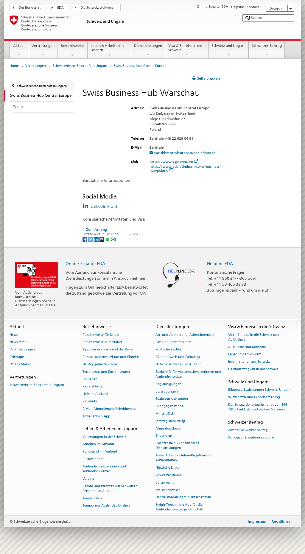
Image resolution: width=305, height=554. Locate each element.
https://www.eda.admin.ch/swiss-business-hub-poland (185, 168)
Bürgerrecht (164, 482)
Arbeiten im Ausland (98, 444)
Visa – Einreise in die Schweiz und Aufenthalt (253, 337)
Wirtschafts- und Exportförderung (254, 397)
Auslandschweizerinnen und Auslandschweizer (104, 468)
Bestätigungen (166, 391)
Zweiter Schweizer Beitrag (248, 430)
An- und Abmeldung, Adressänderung (184, 335)
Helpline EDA (220, 263)
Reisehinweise (72, 45)
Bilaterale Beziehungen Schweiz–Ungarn (259, 390)
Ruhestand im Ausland (100, 452)
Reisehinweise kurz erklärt (102, 342)
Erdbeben (90, 379)
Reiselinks (90, 401)
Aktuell (19, 45)
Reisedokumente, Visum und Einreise (111, 357)
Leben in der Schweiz (244, 354)
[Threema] (102, 239)
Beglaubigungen (168, 384)
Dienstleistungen (148, 45)
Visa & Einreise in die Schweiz (185, 47)
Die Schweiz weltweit (96, 8)
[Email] (113, 239)
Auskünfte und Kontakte (247, 347)
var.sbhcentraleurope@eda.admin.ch (184, 153)
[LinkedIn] (96, 239)
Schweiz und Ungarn (228, 45)
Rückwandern (93, 459)
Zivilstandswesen (167, 490)
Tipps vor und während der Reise (108, 350)
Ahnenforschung (168, 428)
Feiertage (17, 357)
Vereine (88, 479)
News (14, 335)
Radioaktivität (93, 387)
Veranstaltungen (22, 350)
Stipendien (163, 436)
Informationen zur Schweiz (249, 362)
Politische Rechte (168, 350)
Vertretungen (43, 45)
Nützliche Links (167, 468)
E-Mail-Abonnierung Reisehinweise (109, 409)
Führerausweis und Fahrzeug (177, 357)
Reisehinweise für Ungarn (102, 335)
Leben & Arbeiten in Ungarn (107, 47)
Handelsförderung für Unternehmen (183, 497)
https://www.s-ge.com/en (171, 162)
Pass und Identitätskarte (173, 342)
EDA (60, 8)
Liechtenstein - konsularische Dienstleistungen (177, 445)
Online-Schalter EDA (85, 263)
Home (14, 66)
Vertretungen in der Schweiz (104, 437)
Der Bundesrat (30, 8)
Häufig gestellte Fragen (100, 364)
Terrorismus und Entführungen (106, 372)
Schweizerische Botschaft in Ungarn (80, 66)
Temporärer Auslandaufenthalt (106, 506)
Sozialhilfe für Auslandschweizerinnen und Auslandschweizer (188, 374)
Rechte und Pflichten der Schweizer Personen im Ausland (110, 488)
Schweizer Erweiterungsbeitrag (252, 437)
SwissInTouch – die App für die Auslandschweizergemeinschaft (179, 507)
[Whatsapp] (108, 239)
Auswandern (92, 498)
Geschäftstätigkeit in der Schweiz (253, 369)
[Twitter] (91, 239)
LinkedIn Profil (104, 206)
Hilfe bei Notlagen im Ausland (178, 364)
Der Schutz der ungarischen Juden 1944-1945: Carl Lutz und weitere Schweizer (259, 407)
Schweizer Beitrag (267, 45)
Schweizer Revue (168, 475)
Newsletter (18, 342)
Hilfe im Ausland (95, 394)
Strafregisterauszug (170, 421)
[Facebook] (85, 239)
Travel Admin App (96, 416)
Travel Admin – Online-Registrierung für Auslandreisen (186, 458)
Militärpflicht (165, 413)
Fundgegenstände (169, 406)
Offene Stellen (21, 364)
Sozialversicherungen (171, 399)
